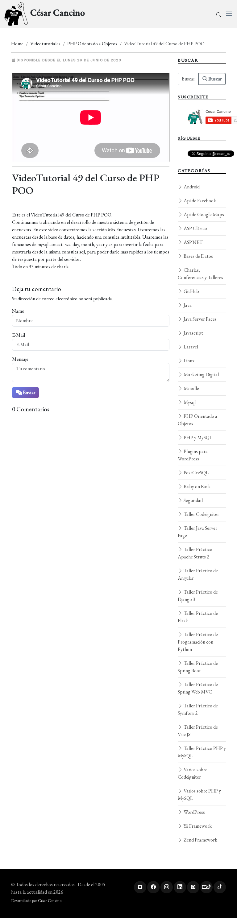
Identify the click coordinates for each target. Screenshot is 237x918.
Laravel (190, 347)
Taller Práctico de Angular (198, 574)
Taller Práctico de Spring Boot (198, 667)
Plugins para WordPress (193, 455)
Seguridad (193, 500)
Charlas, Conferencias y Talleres (200, 274)
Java (187, 305)
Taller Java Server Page (197, 532)
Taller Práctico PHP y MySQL (202, 752)
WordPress (194, 812)
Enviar (28, 392)
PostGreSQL (196, 472)
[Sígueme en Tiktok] (220, 887)
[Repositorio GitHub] (193, 887)
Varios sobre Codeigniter (192, 773)
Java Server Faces (200, 319)
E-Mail (18, 335)
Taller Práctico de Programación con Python (198, 641)
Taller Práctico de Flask (198, 617)
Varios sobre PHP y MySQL (199, 794)
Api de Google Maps (203, 214)
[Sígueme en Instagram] (166, 887)
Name (18, 311)
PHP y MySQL (197, 437)
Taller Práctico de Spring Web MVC (198, 688)
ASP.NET (193, 242)
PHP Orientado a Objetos (92, 43)
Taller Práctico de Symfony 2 (198, 709)
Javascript (193, 333)
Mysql (189, 402)
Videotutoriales (45, 43)
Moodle (191, 388)
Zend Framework (200, 840)
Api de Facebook (199, 200)
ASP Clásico (195, 228)
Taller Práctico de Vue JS (198, 731)
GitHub (191, 291)
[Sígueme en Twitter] (140, 887)
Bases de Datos (198, 256)
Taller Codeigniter (201, 514)
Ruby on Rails (196, 486)
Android (191, 186)
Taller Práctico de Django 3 (198, 596)
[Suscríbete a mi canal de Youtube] (206, 887)
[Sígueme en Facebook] (153, 887)
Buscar (214, 79)
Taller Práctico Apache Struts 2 (195, 553)
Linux (188, 360)
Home (17, 43)
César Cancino (49, 900)
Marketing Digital (201, 374)
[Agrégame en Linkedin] (180, 887)
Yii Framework (197, 826)
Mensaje (20, 359)
